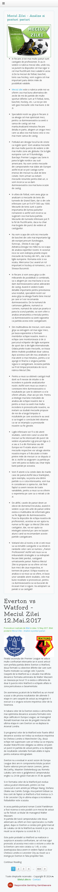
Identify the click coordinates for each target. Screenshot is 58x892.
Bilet (28, 628)
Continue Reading (12, 862)
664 (39, 868)
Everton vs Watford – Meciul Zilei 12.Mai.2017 (22, 610)
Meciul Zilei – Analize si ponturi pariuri (28, 631)
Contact (37, 879)
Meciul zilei (17, 89)
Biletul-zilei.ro (24, 879)
